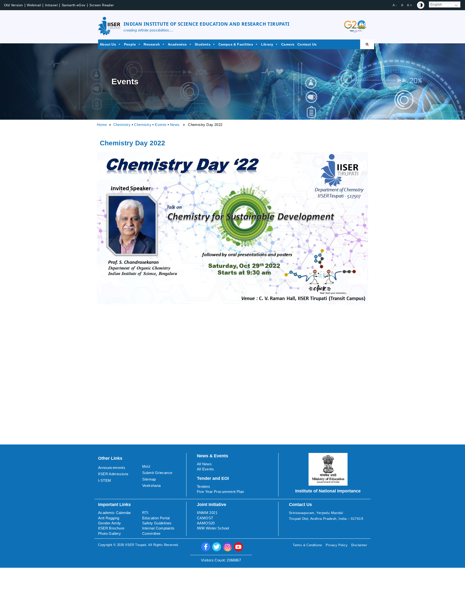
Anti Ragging (108, 518)
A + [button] (409, 5)
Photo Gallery (109, 533)
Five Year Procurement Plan (220, 492)
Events (160, 125)
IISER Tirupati (136, 545)
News (175, 125)
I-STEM (104, 480)
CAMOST (205, 518)
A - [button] (395, 5)
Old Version (13, 5)
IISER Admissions (113, 474)
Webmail (34, 5)
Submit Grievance (157, 473)
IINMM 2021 (207, 513)
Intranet (51, 5)
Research (152, 44)
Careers (287, 44)
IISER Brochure (111, 528)
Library (267, 44)
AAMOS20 (206, 523)
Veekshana (151, 485)
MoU (146, 466)
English (436, 4)
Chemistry (122, 125)
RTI (145, 513)
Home (102, 125)
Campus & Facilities (235, 44)
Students (202, 44)
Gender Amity (109, 523)
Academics (177, 44)
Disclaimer (359, 545)
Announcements (111, 468)
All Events (205, 469)
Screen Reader (101, 5)
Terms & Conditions (307, 545)
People (130, 44)
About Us (108, 44)
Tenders (203, 486)
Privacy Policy (337, 545)
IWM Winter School (213, 528)
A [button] (402, 5)
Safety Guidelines (157, 523)
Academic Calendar (114, 513)
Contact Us (307, 44)
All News (204, 464)
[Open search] (367, 44)
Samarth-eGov (73, 5)
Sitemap (149, 479)
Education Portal (156, 518)
